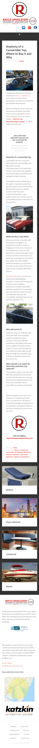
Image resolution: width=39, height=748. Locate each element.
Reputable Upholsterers (14, 276)
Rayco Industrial (13, 522)
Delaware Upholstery (24, 452)
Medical (9, 489)
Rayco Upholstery (19, 9)
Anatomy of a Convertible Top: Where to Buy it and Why (18, 52)
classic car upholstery (23, 95)
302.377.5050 (7, 663)
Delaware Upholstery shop (15, 454)
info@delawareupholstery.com (12, 666)
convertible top (11, 452)
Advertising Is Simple (22, 743)
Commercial (11, 554)
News (15, 448)
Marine (9, 586)
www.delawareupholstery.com (20, 438)
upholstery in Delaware (22, 457)
